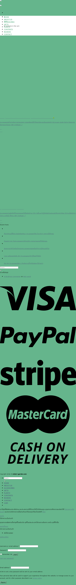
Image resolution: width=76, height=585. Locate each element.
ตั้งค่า (44, 512)
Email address (5, 567)
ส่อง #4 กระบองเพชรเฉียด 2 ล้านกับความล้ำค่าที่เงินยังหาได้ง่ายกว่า (23, 263)
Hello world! (27, 276)
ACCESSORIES (9, 22)
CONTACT (8, 34)
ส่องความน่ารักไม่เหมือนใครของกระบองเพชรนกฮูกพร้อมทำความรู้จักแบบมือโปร (26, 248)
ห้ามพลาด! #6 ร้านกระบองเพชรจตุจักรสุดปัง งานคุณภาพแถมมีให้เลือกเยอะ (25, 241)
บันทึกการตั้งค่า (4, 537)
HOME (6, 17)
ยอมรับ (2, 516)
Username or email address (9, 546)
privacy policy (37, 578)
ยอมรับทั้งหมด (4, 526)
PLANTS (7, 27)
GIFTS (6, 24)
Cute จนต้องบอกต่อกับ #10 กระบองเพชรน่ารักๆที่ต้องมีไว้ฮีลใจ (22, 256)
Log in (15, 554)
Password (3, 550)
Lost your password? (7, 558)
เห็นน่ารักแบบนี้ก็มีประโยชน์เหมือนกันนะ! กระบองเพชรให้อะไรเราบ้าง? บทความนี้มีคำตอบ (29, 233)
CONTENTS (8, 29)
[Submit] (1, 270)
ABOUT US (8, 19)
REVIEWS (7, 32)
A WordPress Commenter (12, 276)
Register (3, 582)
